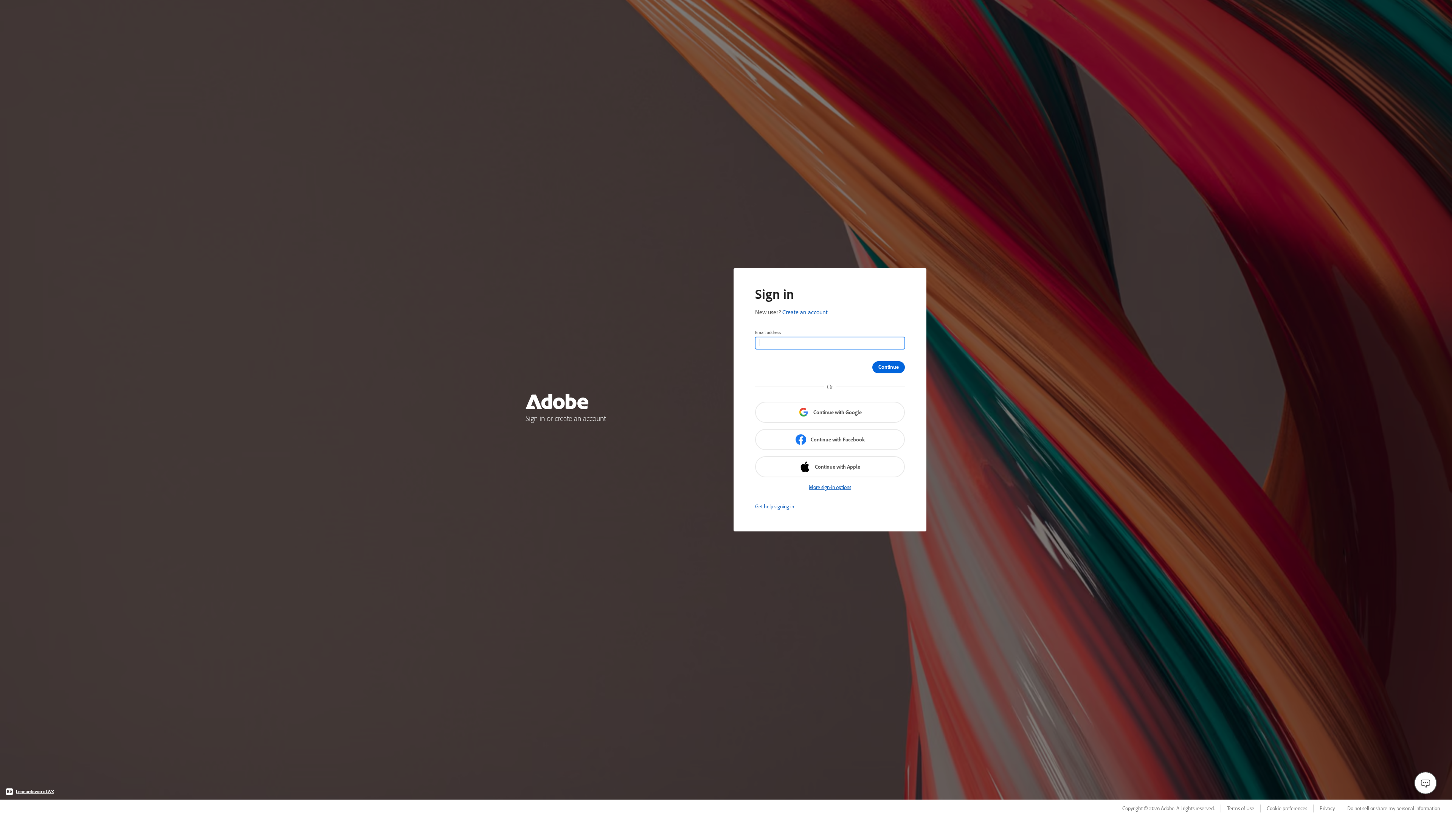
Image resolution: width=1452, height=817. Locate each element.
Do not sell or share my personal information (1393, 808)
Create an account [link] (805, 312)
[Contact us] (1425, 783)
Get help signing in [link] (774, 506)
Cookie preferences (1287, 808)
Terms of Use (1240, 808)
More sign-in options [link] (830, 487)
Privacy (1327, 808)
